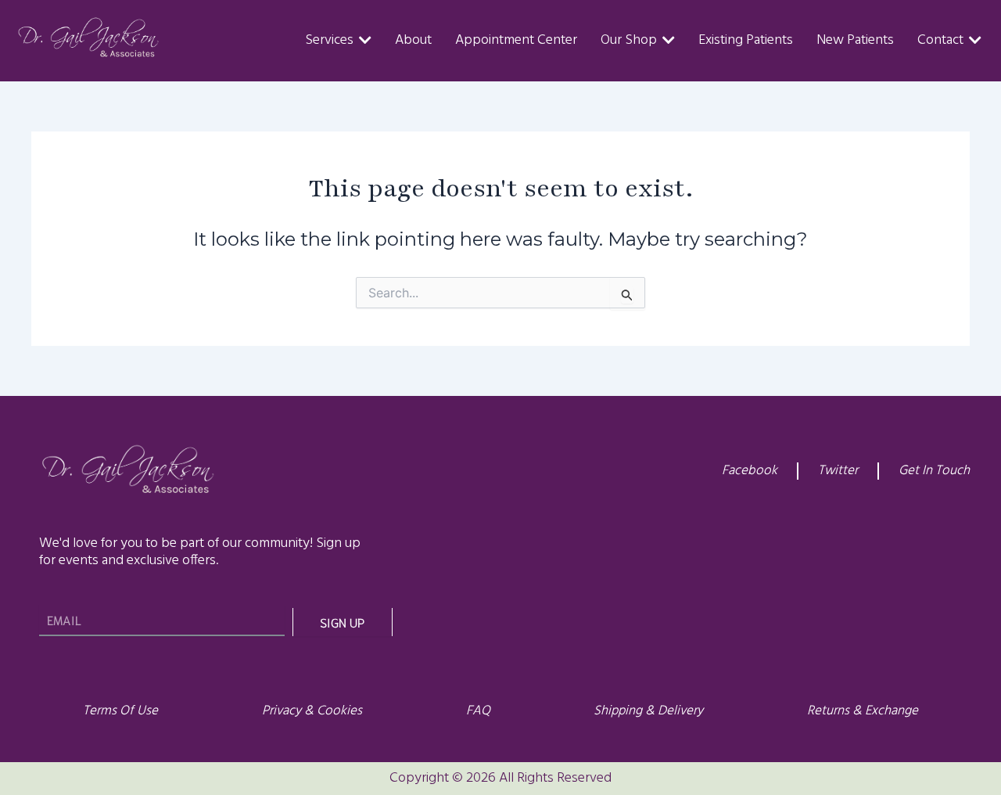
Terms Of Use (120, 710)
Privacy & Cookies (312, 710)
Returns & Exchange (862, 710)
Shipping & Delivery (648, 710)
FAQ (478, 710)
